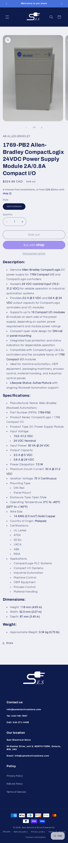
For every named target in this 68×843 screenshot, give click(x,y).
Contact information (36, 837)
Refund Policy (15, 783)
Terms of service (56, 832)
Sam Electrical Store (32, 827)
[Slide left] (26, 127)
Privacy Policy (15, 776)
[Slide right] (41, 127)
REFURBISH (16, 207)
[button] (7, 17)
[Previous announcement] (6, 3)
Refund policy (21, 832)
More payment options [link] (34, 253)
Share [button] (9, 643)
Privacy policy (38, 832)
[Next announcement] (61, 3)
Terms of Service (16, 792)
